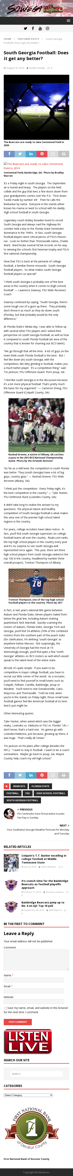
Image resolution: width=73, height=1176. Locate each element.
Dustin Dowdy (37, 68)
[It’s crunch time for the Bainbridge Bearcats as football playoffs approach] (11, 885)
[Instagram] (47, 28)
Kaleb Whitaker (48, 866)
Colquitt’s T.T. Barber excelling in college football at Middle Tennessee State (44, 859)
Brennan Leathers (55, 892)
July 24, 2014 (30, 866)
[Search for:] (36, 1074)
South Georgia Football (22, 800)
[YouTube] (40, 28)
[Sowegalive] (36, 14)
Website (8, 997)
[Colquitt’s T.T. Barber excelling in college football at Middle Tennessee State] (11, 863)
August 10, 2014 (15, 68)
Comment (10, 947)
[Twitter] (25, 28)
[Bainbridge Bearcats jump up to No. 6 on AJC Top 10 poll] (11, 907)
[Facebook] (33, 28)
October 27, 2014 (32, 892)
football (13, 793)
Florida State (40, 786)
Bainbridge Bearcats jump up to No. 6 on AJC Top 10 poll (43, 904)
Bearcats (19, 786)
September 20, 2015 (34, 910)
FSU (27, 793)
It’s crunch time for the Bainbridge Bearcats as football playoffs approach (45, 884)
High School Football (50, 793)
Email (7, 986)
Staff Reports (55, 910)
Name (8, 975)
